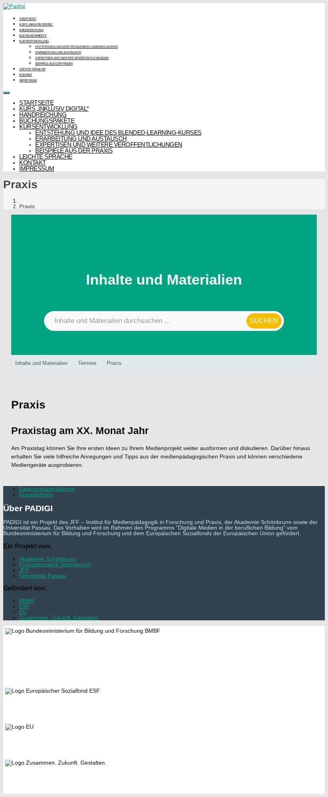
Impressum (28, 80)
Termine (87, 363)
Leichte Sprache (32, 69)
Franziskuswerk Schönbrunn (55, 564)
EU (23, 612)
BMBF (27, 601)
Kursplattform (36, 494)
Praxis (114, 363)
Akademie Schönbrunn (48, 559)
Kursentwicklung (34, 41)
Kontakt (25, 75)
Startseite (27, 19)
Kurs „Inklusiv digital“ (36, 24)
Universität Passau (42, 575)
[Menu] (6, 93)
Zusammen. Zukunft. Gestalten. (59, 617)
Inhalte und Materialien (41, 363)
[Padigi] (14, 6)
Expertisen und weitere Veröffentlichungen (72, 58)
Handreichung (31, 30)
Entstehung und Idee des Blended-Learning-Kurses (76, 47)
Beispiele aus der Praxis (53, 64)
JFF (24, 570)
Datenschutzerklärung (47, 489)
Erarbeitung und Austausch (58, 52)
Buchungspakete (32, 36)
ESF (24, 606)
